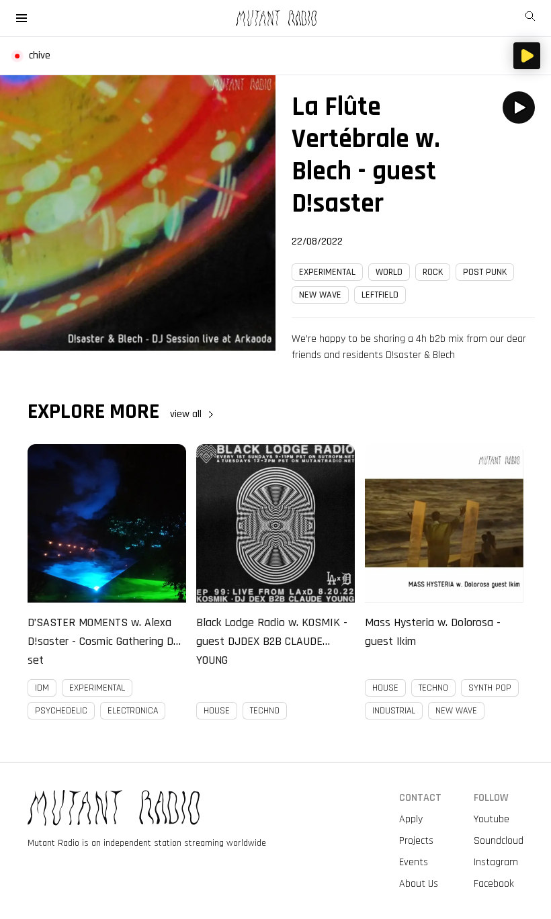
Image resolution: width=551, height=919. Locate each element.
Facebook (494, 884)
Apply (411, 819)
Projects (416, 841)
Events (413, 862)
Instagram (496, 862)
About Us (418, 884)
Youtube (491, 819)
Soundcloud (498, 841)
